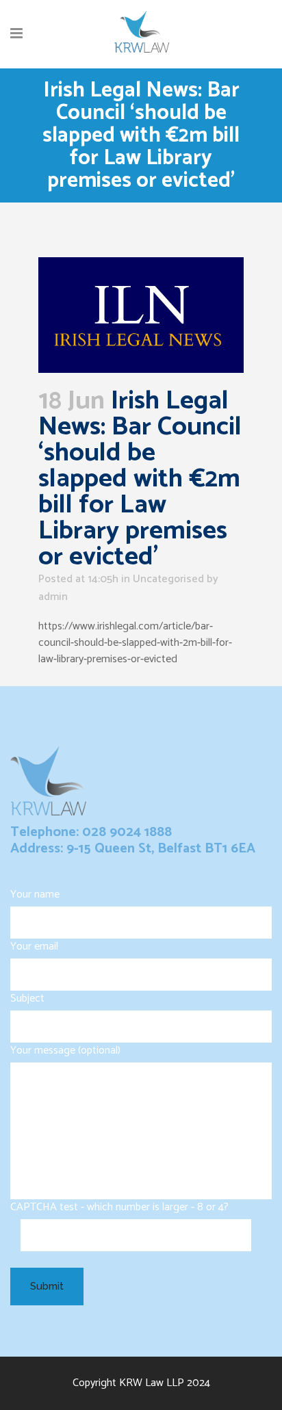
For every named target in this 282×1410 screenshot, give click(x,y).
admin (53, 597)
